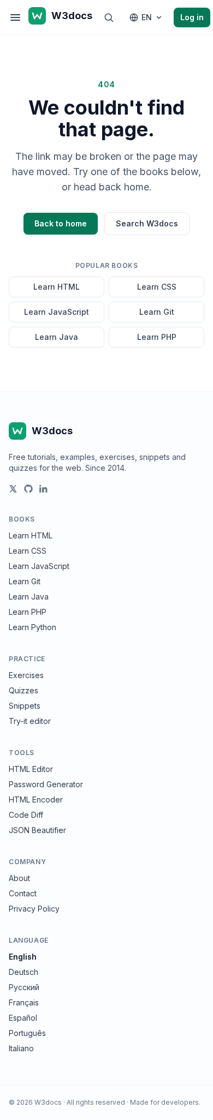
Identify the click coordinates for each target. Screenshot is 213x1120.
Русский (24, 987)
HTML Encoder (36, 799)
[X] (13, 488)
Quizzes (23, 690)
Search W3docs (147, 223)
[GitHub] (28, 488)
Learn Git (156, 311)
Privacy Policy (34, 908)
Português (27, 1033)
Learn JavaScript (56, 311)
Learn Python (32, 627)
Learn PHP (156, 337)
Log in (192, 17)
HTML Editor (31, 769)
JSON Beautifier (37, 830)
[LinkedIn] (43, 488)
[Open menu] (15, 17)
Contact (23, 893)
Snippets (24, 705)
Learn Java (56, 337)
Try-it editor (30, 721)
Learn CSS (156, 286)
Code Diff (26, 814)
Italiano (21, 1048)
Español (23, 1017)
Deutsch (23, 972)
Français (24, 1002)
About (19, 878)
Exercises (26, 675)
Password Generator (46, 784)
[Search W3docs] (109, 17)
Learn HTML (56, 286)
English (23, 956)
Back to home (60, 223)
